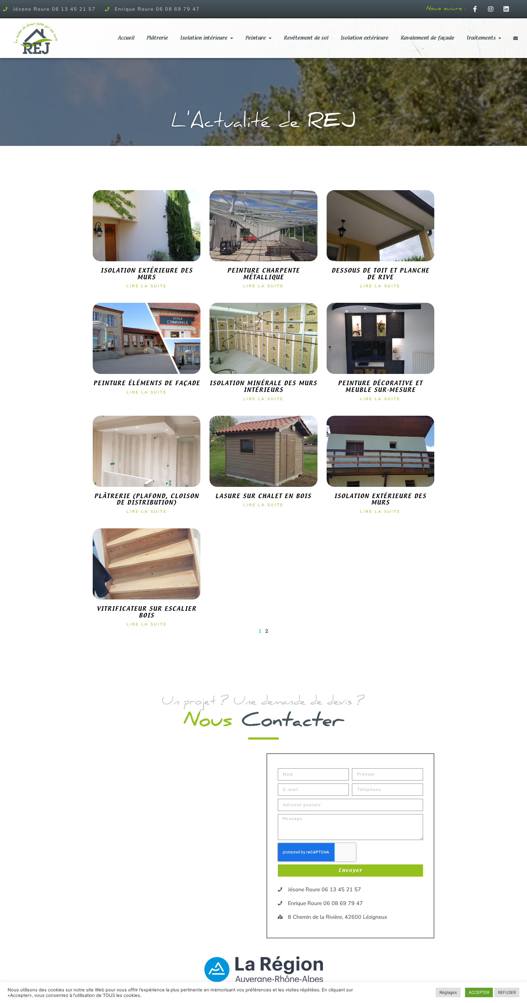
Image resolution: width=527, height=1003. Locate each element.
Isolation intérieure (203, 38)
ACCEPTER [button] (479, 992)
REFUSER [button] (507, 992)
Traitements (481, 38)
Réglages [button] (448, 992)
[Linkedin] (506, 9)
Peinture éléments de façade (146, 383)
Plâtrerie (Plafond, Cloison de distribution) (146, 499)
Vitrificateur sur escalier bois (146, 612)
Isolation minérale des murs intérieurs (263, 386)
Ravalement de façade (427, 38)
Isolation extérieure (364, 38)
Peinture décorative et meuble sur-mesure (380, 386)
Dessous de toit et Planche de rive (380, 274)
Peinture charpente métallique (263, 274)
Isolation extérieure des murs (147, 274)
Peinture (255, 38)
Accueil (126, 38)
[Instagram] (491, 9)
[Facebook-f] (475, 9)
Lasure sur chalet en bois (263, 496)
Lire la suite (147, 286)
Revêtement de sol (306, 38)
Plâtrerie (157, 38)
